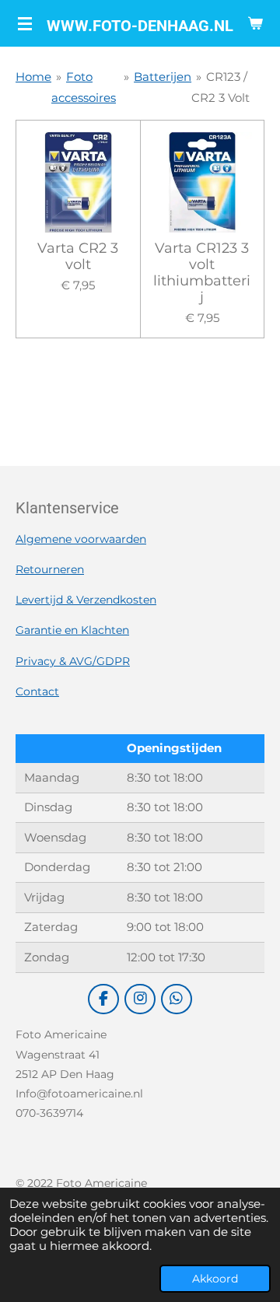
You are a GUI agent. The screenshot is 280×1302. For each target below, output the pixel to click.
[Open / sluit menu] (25, 23)
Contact (37, 691)
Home (33, 76)
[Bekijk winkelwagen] (255, 23)
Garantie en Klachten (72, 630)
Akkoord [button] (215, 1278)
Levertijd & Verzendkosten (86, 600)
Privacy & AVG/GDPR (73, 661)
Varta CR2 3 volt (77, 256)
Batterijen (162, 76)
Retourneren (50, 569)
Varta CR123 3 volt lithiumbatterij (201, 273)
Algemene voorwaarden (81, 539)
